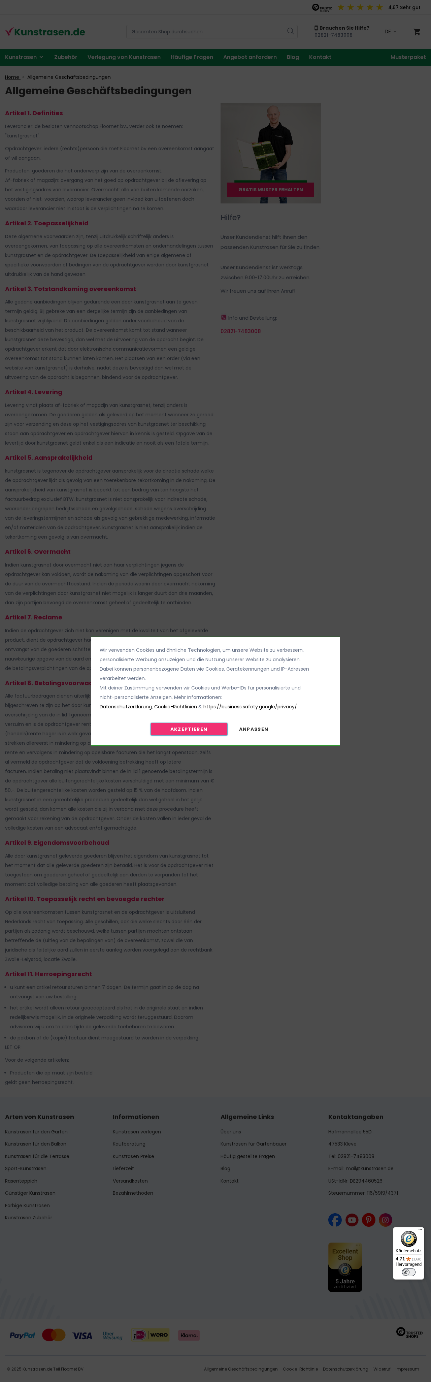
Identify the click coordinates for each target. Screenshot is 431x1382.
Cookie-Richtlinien (175, 706)
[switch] (409, 1272)
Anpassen (254, 729)
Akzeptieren (189, 729)
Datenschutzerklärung (126, 706)
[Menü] (420, 1231)
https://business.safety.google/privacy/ (250, 706)
